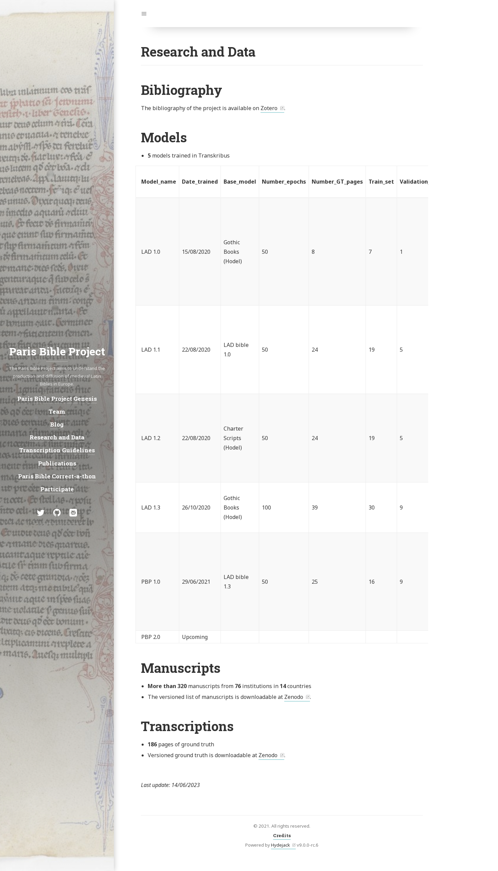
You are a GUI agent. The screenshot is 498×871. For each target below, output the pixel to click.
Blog (57, 424)
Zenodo (293, 697)
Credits (282, 835)
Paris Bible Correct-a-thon (57, 476)
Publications (57, 463)
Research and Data (56, 437)
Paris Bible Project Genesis (57, 398)
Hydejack (280, 845)
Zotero (269, 108)
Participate (57, 489)
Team (56, 411)
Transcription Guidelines (57, 450)
